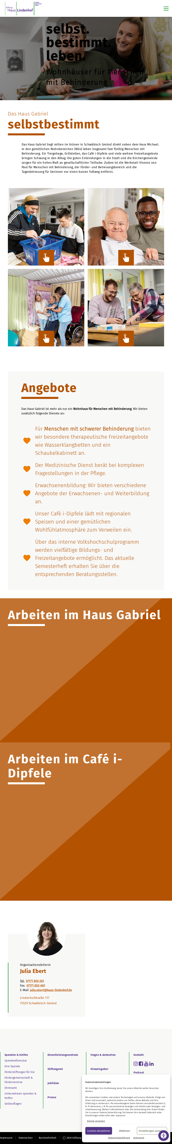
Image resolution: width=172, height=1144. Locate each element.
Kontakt (139, 1054)
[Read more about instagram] (136, 1063)
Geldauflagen (13, 1103)
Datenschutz (26, 1138)
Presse (52, 1097)
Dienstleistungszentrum (63, 1054)
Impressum (138, 1138)
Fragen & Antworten (103, 1054)
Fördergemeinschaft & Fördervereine (19, 1080)
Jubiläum (53, 1083)
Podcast (139, 1072)
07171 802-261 (35, 981)
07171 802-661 (36, 985)
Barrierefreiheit (47, 1138)
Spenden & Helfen (16, 1054)
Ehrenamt (11, 1087)
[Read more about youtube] (146, 1063)
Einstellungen (92, 1115)
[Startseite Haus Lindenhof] (23, 8)
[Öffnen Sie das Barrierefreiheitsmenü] (164, 1136)
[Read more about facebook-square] (141, 1063)
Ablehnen (124, 1130)
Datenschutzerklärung (110, 1112)
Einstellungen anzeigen (152, 1130)
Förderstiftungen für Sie (20, 1072)
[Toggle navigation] (166, 8)
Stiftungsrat (55, 1069)
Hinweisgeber (99, 1069)
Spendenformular (16, 1060)
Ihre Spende (12, 1066)
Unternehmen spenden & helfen (20, 1096)
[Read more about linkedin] (151, 1063)
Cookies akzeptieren (98, 1130)
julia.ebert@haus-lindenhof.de (51, 990)
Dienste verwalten (96, 1121)
